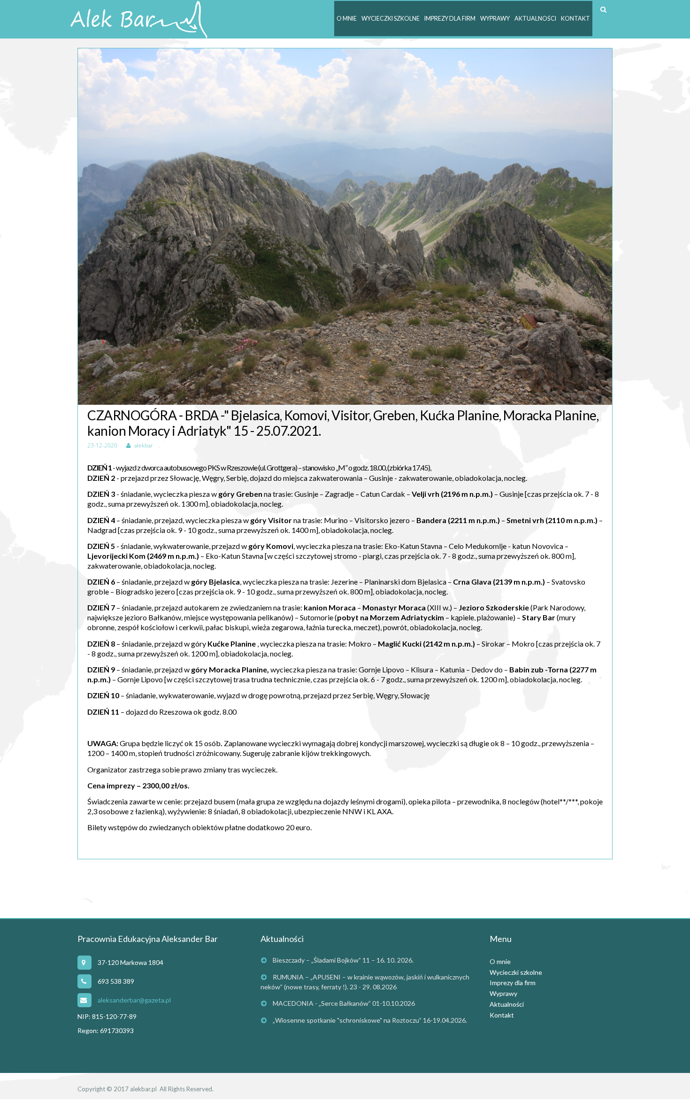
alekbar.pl (143, 1089)
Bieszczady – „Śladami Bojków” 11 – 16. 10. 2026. (343, 960)
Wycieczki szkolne (390, 18)
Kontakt (575, 18)
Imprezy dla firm (449, 18)
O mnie (347, 18)
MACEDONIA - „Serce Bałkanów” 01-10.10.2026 (344, 1003)
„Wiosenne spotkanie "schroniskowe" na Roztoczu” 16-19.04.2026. (370, 1020)
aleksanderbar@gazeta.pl (134, 1000)
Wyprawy (495, 18)
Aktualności (535, 18)
